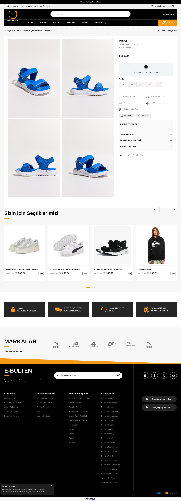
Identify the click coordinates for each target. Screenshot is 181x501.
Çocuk (56, 22)
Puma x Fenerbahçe (109, 411)
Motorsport (73, 425)
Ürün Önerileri (128, 147)
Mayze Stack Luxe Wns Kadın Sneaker (22, 269)
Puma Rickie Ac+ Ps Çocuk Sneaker (65, 269)
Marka (85, 22)
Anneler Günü (75, 407)
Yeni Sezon (74, 443)
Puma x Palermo (108, 425)
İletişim (40, 411)
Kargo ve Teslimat (12, 416)
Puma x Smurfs (108, 420)
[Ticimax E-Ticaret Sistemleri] (90, 499)
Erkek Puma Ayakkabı (78, 416)
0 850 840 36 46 (46, 398)
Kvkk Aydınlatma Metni (14, 403)
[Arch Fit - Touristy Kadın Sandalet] (113, 245)
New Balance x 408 (109, 474)
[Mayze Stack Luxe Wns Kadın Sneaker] (24, 245)
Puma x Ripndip (108, 443)
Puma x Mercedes (109, 403)
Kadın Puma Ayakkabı (78, 411)
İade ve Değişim (43, 416)
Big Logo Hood (144, 269)
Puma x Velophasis (109, 460)
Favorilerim (170, 14)
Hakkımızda (9, 398)
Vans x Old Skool (108, 478)
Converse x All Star (109, 482)
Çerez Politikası (11, 407)
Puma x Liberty (107, 434)
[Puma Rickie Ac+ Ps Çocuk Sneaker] (69, 245)
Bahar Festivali (75, 403)
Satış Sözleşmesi (11, 411)
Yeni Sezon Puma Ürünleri (80, 398)
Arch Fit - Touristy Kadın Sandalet (108, 269)
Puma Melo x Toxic (109, 451)
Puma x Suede (107, 456)
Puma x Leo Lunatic (109, 447)
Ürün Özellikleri (129, 124)
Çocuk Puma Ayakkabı (79, 420)
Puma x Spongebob (109, 416)
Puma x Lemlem (108, 429)
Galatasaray (101, 22)
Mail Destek (44, 407)
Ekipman (71, 22)
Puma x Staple (107, 438)
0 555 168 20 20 (45, 403)
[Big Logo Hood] (157, 245)
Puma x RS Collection (110, 465)
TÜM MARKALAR (11, 351)
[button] (88, 287)
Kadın (43, 22)
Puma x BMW (107, 398)
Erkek (30, 22)
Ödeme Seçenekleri (130, 140)
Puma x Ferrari (107, 407)
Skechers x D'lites (109, 469)
